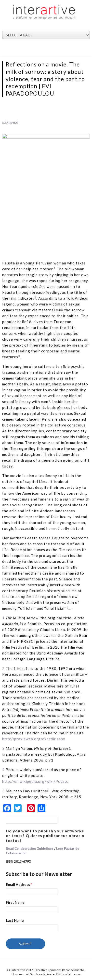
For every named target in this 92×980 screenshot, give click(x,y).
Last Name (15, 920)
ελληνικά (10, 122)
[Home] (44, 11)
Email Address (19, 884)
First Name (15, 902)
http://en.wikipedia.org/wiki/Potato (35, 781)
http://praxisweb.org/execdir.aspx (33, 739)
